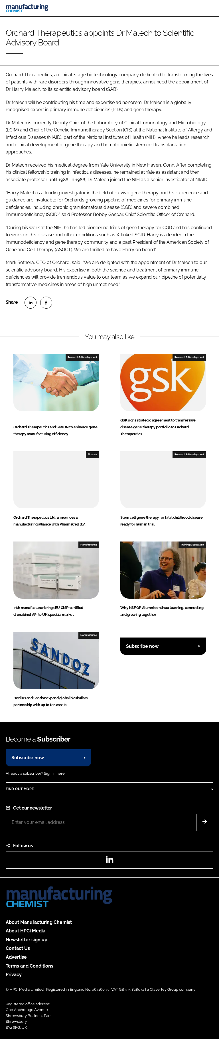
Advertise (16, 957)
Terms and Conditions (29, 966)
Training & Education (192, 544)
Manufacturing (88, 544)
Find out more (20, 789)
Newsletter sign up (26, 939)
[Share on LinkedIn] (30, 303)
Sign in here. (54, 773)
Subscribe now (142, 646)
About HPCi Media (25, 931)
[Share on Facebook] (46, 303)
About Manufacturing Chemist (39, 922)
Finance (92, 454)
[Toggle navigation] (211, 8)
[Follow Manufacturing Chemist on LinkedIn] (109, 861)
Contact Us (18, 948)
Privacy (14, 974)
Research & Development (82, 357)
